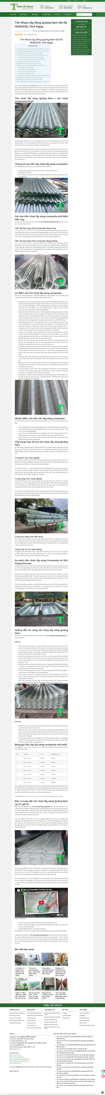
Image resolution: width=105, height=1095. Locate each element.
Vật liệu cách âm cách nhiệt (34, 1028)
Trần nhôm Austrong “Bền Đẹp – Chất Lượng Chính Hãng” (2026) (34, 971)
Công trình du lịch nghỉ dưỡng (26, 73)
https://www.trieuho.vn (15, 1055)
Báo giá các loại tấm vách (51, 1024)
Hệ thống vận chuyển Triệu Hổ (87, 1025)
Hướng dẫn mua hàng (15, 1023)
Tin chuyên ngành (66, 1015)
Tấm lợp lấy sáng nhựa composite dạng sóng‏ (30, 57)
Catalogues (82, 1015)
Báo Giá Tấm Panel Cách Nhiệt (52, 1017)
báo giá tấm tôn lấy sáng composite (32, 747)
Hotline (47, 6)
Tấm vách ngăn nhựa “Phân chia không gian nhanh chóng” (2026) (61, 995)
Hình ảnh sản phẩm (84, 1013)
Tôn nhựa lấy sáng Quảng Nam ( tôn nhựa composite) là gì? (32, 51)
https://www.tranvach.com (16, 1057)
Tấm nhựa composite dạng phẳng (25, 243)
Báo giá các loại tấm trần (51, 1022)
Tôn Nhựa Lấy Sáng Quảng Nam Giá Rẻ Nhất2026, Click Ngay (32, 49)
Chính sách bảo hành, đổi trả (16, 1020)
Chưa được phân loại (26, 31)
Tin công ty (65, 1013)
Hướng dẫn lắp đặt (84, 1018)
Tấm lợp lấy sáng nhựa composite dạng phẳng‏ (30, 59)
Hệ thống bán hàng (84, 1020)
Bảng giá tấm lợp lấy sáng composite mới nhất (29, 79)
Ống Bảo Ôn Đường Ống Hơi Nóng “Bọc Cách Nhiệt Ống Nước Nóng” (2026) (60, 971)
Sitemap (69, 1)
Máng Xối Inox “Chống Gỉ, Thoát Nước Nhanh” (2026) (47, 995)
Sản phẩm (34, 14)
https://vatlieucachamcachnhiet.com (18, 1061)
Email (84, 6)
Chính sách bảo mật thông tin (17, 1013)
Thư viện (67, 14)
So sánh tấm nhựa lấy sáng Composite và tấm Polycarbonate (33, 75)
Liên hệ (84, 1)
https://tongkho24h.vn (15, 1063)
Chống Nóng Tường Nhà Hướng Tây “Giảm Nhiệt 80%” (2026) (48, 970)
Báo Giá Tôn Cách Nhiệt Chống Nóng (52, 1013)
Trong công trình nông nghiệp (26, 69)
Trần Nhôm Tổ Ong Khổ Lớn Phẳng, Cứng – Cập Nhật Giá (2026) (20, 971)
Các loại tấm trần (31, 1020)
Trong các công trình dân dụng (26, 71)
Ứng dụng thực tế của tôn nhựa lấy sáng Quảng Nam (30, 65)
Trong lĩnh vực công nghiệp (25, 67)
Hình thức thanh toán (14, 1015)
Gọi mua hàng (68, 6)
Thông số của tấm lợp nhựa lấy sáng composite (29, 53)
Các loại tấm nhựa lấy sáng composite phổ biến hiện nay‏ (31, 55)
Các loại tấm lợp (31, 1018)
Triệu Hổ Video (83, 1023)
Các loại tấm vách (31, 1025)
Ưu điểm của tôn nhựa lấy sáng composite (27, 61)
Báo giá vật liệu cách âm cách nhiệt (52, 1027)
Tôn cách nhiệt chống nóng (34, 1013)
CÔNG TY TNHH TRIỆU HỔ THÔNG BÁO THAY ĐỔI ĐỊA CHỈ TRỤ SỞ (21, 995)
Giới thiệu (13, 14)
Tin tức (57, 14)
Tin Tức (76, 1)
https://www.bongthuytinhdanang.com (19, 1059)
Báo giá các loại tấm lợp (51, 1019)
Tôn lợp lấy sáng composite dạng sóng (26, 230)
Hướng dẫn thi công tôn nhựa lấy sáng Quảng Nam (30, 77)
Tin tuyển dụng (66, 1018)
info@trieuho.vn (17, 1049)
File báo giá (46, 14)
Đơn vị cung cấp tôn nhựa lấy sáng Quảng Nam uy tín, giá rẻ (32, 81)
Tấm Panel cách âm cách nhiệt (35, 1015)
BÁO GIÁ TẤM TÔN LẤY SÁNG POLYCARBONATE (36, 796)
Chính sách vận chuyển (15, 1018)
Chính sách (22, 14)
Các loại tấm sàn (31, 1023)
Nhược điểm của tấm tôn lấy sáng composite (28, 63)
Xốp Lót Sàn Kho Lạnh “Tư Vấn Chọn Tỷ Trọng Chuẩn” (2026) (34, 995)
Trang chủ (17, 31)
